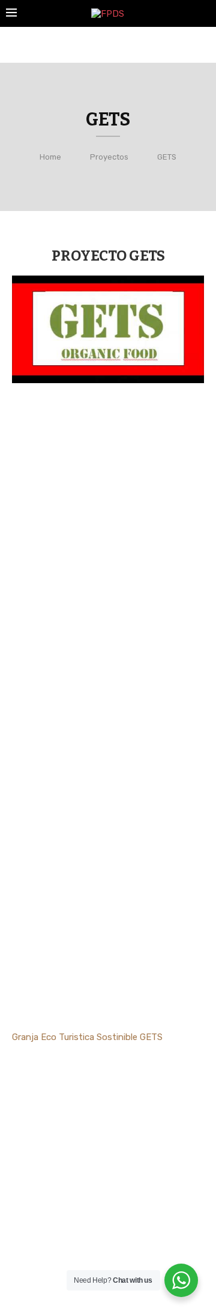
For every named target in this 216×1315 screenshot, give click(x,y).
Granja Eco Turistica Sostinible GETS (87, 1037)
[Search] (204, 14)
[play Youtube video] (108, 329)
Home (50, 156)
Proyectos (109, 156)
